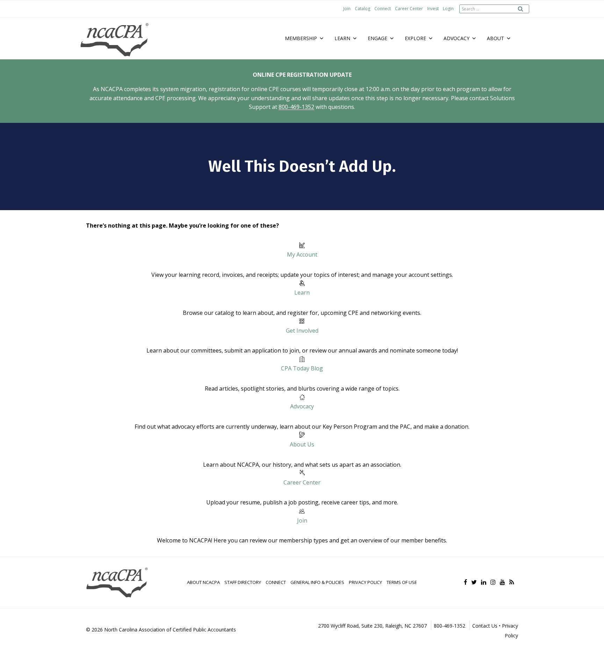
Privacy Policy (365, 582)
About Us (302, 444)
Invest (433, 9)
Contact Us (484, 625)
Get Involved (302, 330)
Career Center (409, 9)
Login (448, 9)
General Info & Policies (317, 582)
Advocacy (302, 406)
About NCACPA (203, 582)
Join (347, 9)
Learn (302, 292)
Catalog (362, 9)
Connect (382, 9)
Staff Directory (242, 582)
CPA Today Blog (302, 368)
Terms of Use (402, 582)
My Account (302, 254)
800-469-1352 (296, 107)
